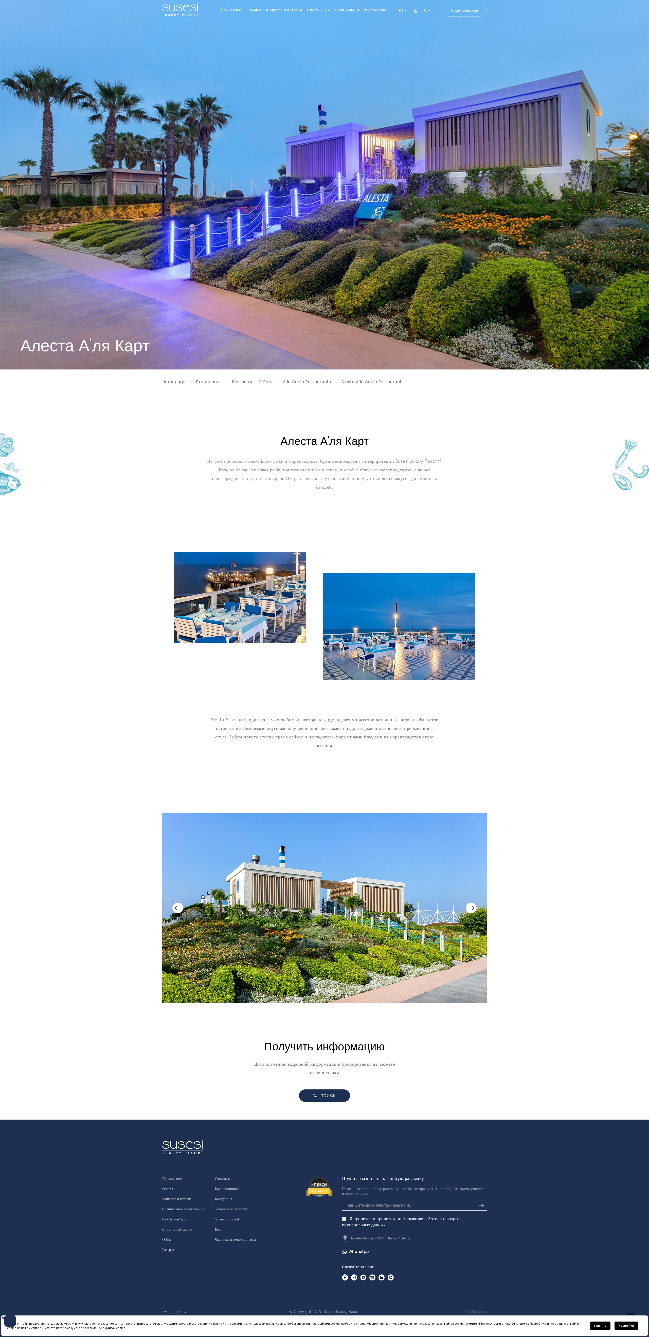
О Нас (166, 1239)
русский (172, 1312)
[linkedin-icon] (381, 1277)
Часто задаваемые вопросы (235, 1239)
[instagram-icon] (354, 1277)
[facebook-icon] (345, 1277)
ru (401, 10)
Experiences (209, 382)
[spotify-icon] (372, 1277)
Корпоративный (227, 1188)
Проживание (230, 10)
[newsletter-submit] (482, 1205)
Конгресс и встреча (284, 10)
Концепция (223, 1199)
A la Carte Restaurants (307, 382)
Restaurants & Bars (252, 382)
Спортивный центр (177, 1229)
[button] (316, 990)
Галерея (168, 1249)
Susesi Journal (227, 1219)
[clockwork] (476, 1311)
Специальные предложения (360, 10)
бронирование (464, 10)
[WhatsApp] (416, 10)
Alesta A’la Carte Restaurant (371, 382)
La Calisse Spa (174, 1219)
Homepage (174, 382)
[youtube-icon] (363, 1277)
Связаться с (223, 1178)
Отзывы (253, 10)
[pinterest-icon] (391, 1277)
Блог (218, 1229)
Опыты (167, 1188)
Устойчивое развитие (231, 1209)
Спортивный (318, 10)
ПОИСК (328, 1095)
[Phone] (431, 10)
